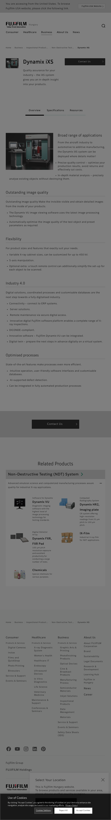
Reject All (63, 810)
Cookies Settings (43, 810)
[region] (55, 806)
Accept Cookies (83, 810)
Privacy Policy (71, 805)
